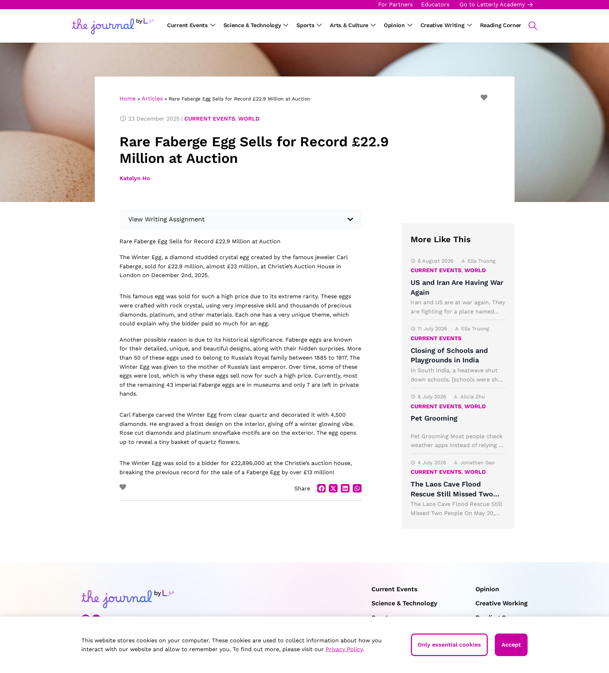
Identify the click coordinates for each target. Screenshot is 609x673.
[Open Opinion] (410, 25)
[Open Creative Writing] (469, 25)
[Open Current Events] (213, 25)
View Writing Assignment (166, 219)
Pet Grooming (434, 418)
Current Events (209, 118)
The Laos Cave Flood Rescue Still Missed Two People (452, 494)
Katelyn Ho (134, 178)
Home (127, 98)
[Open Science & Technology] (286, 25)
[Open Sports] (319, 25)
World (249, 118)
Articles (152, 98)
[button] (529, 26)
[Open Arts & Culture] (373, 25)
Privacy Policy (344, 649)
